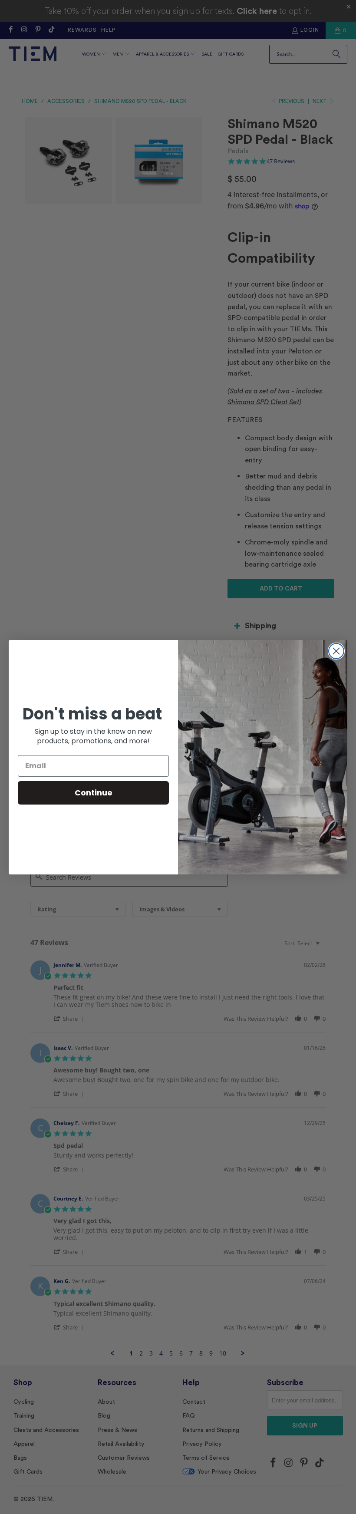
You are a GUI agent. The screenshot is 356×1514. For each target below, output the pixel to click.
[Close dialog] (336, 651)
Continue (93, 792)
